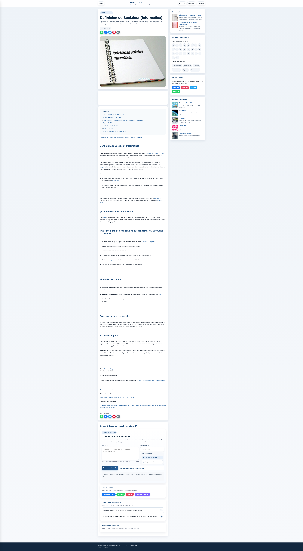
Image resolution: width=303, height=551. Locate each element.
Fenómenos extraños (185, 133)
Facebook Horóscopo (142, 494)
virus (101, 202)
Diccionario (191, 3)
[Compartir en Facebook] (106, 32)
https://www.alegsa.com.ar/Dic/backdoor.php (152, 380)
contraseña (115, 180)
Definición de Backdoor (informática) (113, 114)
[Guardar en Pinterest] (114, 32)
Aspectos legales (108, 128)
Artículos (182, 118)
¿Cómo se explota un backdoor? (112, 117)
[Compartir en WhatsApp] (101, 32)
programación (104, 167)
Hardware (196, 65)
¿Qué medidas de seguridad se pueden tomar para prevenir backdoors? (123, 120)
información (157, 198)
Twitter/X (193, 87)
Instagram (130, 494)
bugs (160, 294)
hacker (104, 217)
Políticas (100, 547)
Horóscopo (201, 3)
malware (159, 200)
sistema (162, 153)
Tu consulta (105, 445)
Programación (176, 70)
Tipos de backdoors (108, 123)
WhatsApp (120, 494)
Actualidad (182, 3)
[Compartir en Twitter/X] (110, 32)
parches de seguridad (149, 241)
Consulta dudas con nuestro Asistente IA (114, 131)
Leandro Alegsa (109, 369)
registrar (112, 260)
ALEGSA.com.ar (136, 2)
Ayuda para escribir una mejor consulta (132, 468)
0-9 (177, 57)
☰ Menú (101, 3)
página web (155, 153)
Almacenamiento (177, 65)
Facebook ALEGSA (108, 494)
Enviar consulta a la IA (110, 468)
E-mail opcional (144, 445)
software (148, 153)
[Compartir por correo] (118, 32)
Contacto (105, 547)
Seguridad (185, 70)
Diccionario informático (186, 103)
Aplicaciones (187, 65)
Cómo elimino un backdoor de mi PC (190, 15)
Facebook (176, 87)
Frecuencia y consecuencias (111, 125)
